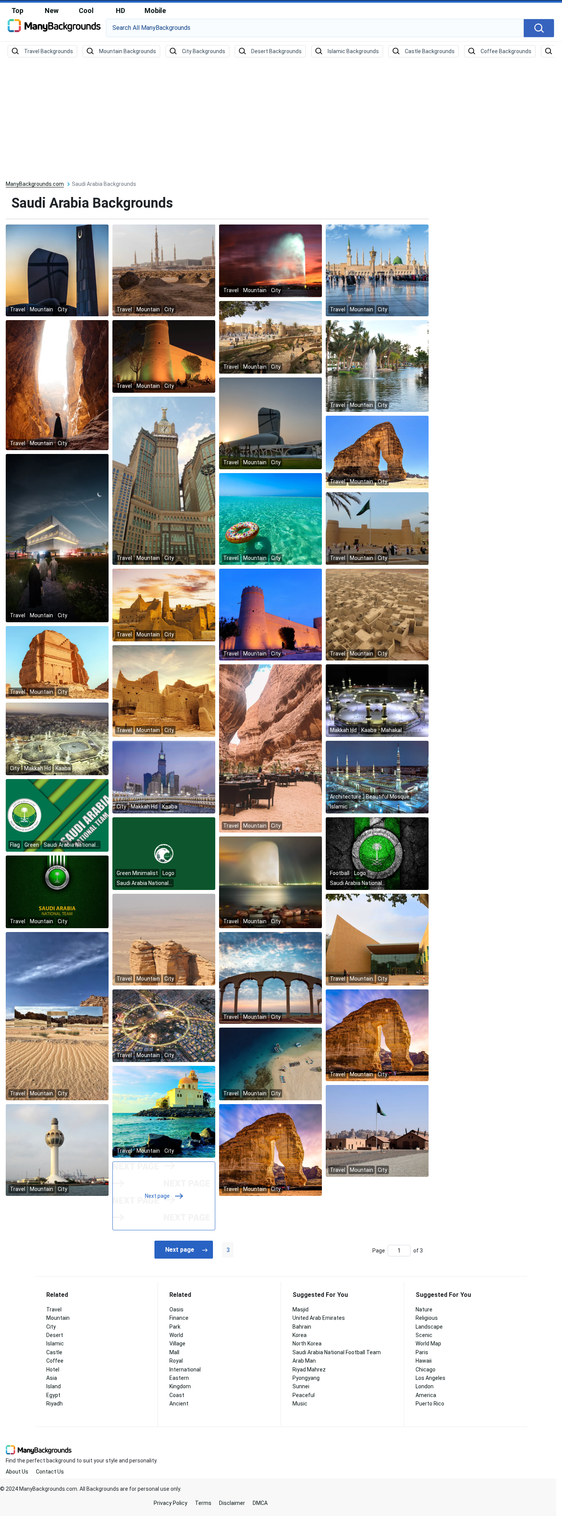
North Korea (307, 1343)
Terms (203, 1503)
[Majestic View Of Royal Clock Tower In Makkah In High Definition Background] (163, 777)
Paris (422, 1352)
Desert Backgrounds (276, 51)
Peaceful (303, 1395)
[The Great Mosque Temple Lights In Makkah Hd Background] (57, 738)
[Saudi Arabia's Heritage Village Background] (377, 614)
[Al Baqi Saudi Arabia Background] (163, 270)
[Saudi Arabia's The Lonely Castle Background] (57, 662)
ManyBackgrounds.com (35, 184)
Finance (178, 1318)
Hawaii (424, 1361)
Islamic (55, 1343)
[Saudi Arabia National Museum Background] (377, 939)
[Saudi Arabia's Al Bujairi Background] (163, 691)
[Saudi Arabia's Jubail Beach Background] (270, 977)
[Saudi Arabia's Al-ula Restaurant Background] (270, 748)
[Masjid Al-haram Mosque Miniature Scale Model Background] (377, 700)
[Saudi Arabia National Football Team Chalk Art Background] (377, 853)
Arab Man (304, 1361)
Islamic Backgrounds (353, 51)
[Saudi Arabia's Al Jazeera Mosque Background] (163, 1111)
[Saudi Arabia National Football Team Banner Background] (57, 815)
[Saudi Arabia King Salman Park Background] (163, 1025)
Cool (86, 11)
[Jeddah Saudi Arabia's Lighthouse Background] (57, 1150)
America (426, 1395)
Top (17, 11)
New (51, 11)
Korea (299, 1335)
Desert (54, 1335)
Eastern (179, 1378)
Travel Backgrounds (48, 51)
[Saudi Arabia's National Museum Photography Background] (270, 423)
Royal (176, 1361)
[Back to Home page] (54, 28)
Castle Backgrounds (430, 51)
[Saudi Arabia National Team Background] (57, 891)
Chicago (425, 1369)
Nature (424, 1309)
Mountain (58, 1318)
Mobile (155, 11)
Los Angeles (430, 1378)
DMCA (260, 1503)
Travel (54, 1309)
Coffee (54, 1361)
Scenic (424, 1335)
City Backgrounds (203, 51)
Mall (174, 1352)
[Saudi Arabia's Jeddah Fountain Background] (270, 882)
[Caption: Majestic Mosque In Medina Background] (377, 777)
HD (120, 11)
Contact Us (50, 1472)
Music (299, 1404)
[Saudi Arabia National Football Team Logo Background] (163, 853)
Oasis (176, 1309)
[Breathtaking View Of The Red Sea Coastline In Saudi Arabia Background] (270, 1064)
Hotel (52, 1369)
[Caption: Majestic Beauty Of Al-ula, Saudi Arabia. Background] (57, 1016)
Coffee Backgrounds (506, 51)
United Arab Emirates (318, 1318)
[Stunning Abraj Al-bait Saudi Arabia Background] (163, 480)
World (176, 1335)
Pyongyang (306, 1378)
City (51, 1327)
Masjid (300, 1309)
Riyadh (54, 1404)
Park (174, 1327)
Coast (176, 1395)
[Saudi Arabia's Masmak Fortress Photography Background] (270, 614)
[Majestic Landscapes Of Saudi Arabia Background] (57, 385)
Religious (427, 1318)
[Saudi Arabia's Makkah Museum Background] (57, 538)
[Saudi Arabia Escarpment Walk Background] (270, 337)
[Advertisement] (281, 119)
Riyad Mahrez (309, 1369)
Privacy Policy (170, 1503)
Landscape (429, 1327)
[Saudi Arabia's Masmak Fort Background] (377, 528)
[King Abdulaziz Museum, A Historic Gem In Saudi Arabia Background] (57, 270)
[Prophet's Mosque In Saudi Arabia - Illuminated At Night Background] (377, 270)
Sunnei (300, 1386)
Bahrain (301, 1327)
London (425, 1386)
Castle (54, 1352)
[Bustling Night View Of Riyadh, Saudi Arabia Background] (270, 1150)
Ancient (178, 1404)
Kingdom (180, 1386)
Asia (51, 1378)
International (185, 1369)
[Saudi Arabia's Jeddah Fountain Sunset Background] (270, 260)
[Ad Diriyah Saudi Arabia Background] (163, 605)
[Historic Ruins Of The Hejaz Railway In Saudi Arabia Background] (377, 1130)
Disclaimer (232, 1503)
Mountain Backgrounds (127, 51)
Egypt (53, 1395)
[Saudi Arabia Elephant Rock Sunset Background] (377, 1035)
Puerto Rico (430, 1404)
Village (177, 1343)
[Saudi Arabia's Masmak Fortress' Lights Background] (163, 356)
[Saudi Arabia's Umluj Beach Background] (270, 519)
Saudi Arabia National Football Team (336, 1352)
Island (53, 1386)
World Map (428, 1343)
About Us (17, 1472)
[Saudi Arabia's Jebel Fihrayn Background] (163, 939)
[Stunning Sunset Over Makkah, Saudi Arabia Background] (377, 366)
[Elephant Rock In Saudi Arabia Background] (377, 452)
